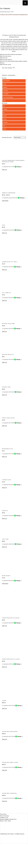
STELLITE (5, 90)
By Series (10, 67)
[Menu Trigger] (25, 2)
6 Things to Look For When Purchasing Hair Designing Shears (14, 14)
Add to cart (4, 169)
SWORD (5, 87)
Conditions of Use (4, 817)
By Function (4, 103)
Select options (5, 200)
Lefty (4, 125)
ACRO (4, 84)
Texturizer (5, 122)
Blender (4, 115)
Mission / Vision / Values (5, 820)
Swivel (4, 129)
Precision (5, 109)
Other (4, 100)
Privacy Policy (3, 814)
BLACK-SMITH (6, 80)
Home (3, 67)
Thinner (4, 119)
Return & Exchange (4, 815)
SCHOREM (5, 94)
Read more (4, 739)
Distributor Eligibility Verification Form (8, 819)
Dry (4, 112)
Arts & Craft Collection (8, 97)
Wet (4, 106)
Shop (6, 67)
